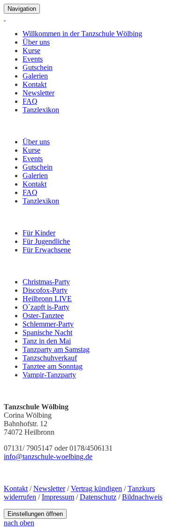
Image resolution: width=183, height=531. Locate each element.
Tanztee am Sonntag (53, 366)
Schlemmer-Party (48, 324)
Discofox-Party (45, 290)
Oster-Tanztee (43, 316)
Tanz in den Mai (47, 341)
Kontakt (34, 84)
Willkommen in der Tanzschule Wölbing (82, 34)
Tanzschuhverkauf (50, 358)
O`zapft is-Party (46, 307)
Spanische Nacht (47, 332)
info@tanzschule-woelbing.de (48, 457)
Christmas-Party (46, 282)
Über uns (36, 42)
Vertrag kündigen (96, 488)
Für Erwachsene (47, 250)
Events (33, 59)
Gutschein (38, 67)
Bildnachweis (142, 497)
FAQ (30, 101)
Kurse (31, 51)
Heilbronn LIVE (47, 299)
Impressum (58, 497)
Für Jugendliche (46, 241)
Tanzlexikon (41, 110)
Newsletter (38, 93)
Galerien (35, 76)
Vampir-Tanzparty (49, 375)
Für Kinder (39, 233)
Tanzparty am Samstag (56, 349)
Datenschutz (98, 497)
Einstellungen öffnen (35, 513)
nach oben (19, 523)
